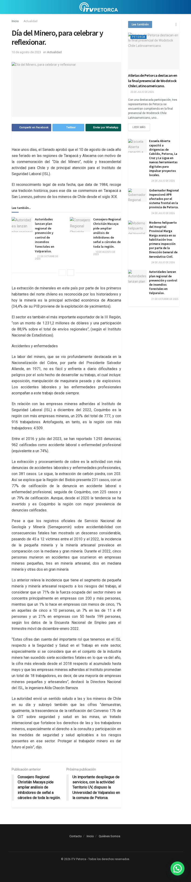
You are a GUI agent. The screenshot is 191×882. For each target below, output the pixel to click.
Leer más (139, 127)
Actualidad (31, 21)
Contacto (75, 836)
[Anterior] (62, 272)
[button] (177, 868)
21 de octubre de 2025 (46, 257)
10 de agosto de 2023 (26, 52)
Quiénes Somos (109, 836)
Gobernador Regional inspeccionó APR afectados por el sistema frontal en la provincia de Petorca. (164, 198)
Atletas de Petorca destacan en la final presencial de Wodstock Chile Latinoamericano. (152, 80)
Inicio (15, 21)
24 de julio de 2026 (163, 181)
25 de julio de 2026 (142, 92)
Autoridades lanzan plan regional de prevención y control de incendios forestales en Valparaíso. (44, 235)
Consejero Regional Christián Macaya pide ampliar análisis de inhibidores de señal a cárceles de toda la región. (107, 233)
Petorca (138, 36)
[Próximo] (70, 272)
